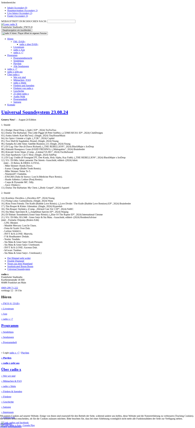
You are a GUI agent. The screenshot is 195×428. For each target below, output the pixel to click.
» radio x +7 (7, 319)
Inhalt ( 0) (17, 7)
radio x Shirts (19, 82)
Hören (10, 39)
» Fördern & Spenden (11, 391)
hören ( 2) (19, 13)
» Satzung (6, 407)
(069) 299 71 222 (9, 287)
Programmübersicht (22, 58)
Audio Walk (19, 96)
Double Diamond (15, 261)
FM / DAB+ (19, 41)
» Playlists (6, 358)
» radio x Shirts (8, 386)
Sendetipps (18, 60)
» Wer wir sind (8, 376)
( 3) (17, 16)
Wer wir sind (19, 77)
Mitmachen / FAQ (22, 80)
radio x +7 (18, 52)
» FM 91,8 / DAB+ (10, 303)
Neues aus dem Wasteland (19, 263)
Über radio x (13, 74)
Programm (12, 55)
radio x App (19, 50)
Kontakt (11, 104)
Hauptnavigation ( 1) (22, 10)
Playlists (17, 63)
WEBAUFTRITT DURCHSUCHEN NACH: (24, 21)
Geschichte (18, 91)
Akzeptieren (6, 424)
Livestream (18, 47)
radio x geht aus (15, 71)
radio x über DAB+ (29, 44)
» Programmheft (9, 342)
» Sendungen (7, 337)
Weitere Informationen (10, 426)
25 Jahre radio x (21, 93)
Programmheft (20, 99)
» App (4, 314)
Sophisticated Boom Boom (20, 266)
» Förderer (6, 396)
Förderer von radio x (23, 88)
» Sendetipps (7, 332)
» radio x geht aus (10, 363)
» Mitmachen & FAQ (11, 381)
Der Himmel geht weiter (19, 258)
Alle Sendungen (21, 66)
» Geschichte (7, 402)
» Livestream (7, 308)
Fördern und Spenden (23, 85)
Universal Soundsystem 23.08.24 (34, 112)
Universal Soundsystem (18, 269)
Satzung (17, 102)
